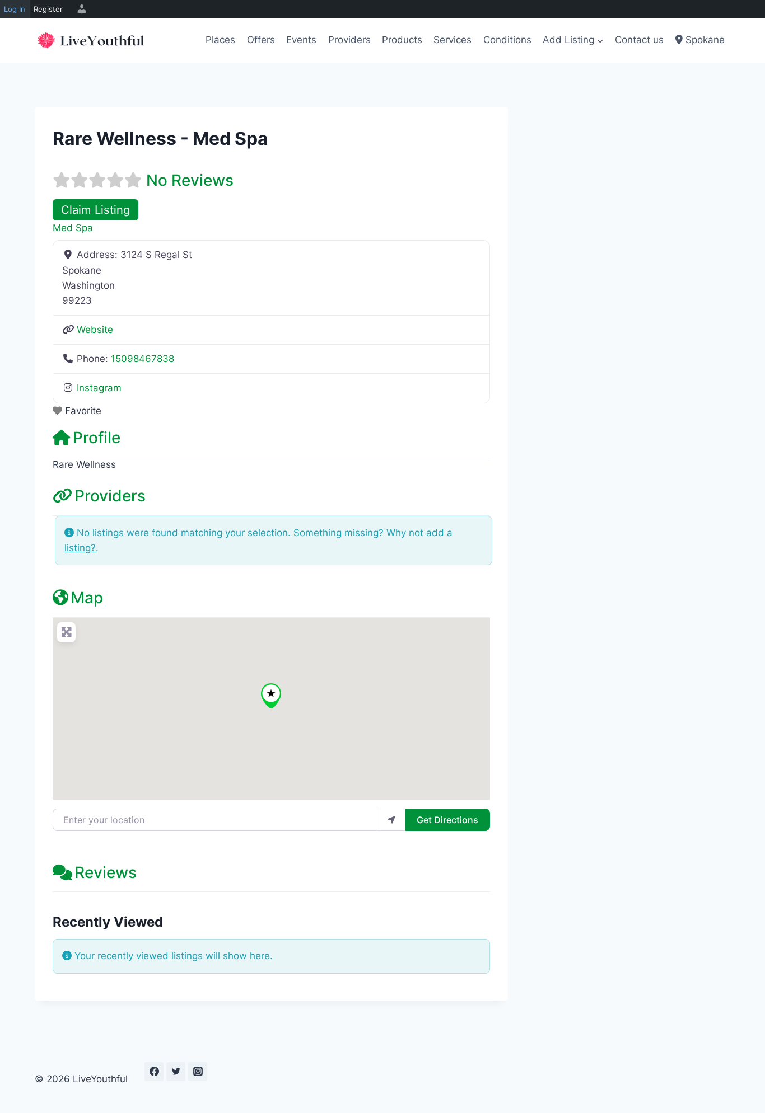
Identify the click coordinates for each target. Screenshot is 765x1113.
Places (220, 39)
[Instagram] (197, 1071)
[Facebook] (154, 1071)
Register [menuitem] (48, 8)
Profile (96, 437)
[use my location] (391, 820)
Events (301, 39)
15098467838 (142, 358)
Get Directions (447, 819)
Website (95, 329)
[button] (271, 695)
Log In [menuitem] (14, 8)
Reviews (105, 872)
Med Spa (73, 227)
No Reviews (190, 180)
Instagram (99, 387)
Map (87, 597)
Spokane (704, 39)
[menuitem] (80, 9)
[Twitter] (175, 1071)
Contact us (639, 39)
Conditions (507, 39)
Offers (261, 39)
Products (402, 39)
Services (452, 39)
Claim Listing (95, 210)
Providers (349, 39)
